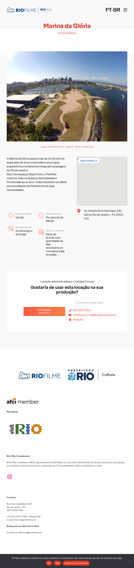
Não (57, 563)
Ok (49, 563)
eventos (69, 147)
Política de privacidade (76, 563)
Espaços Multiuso (67, 33)
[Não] (130, 561)
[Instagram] (10, 477)
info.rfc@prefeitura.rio (25, 519)
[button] (113, 10)
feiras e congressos (84, 147)
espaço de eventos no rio (52, 147)
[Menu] (125, 10)
